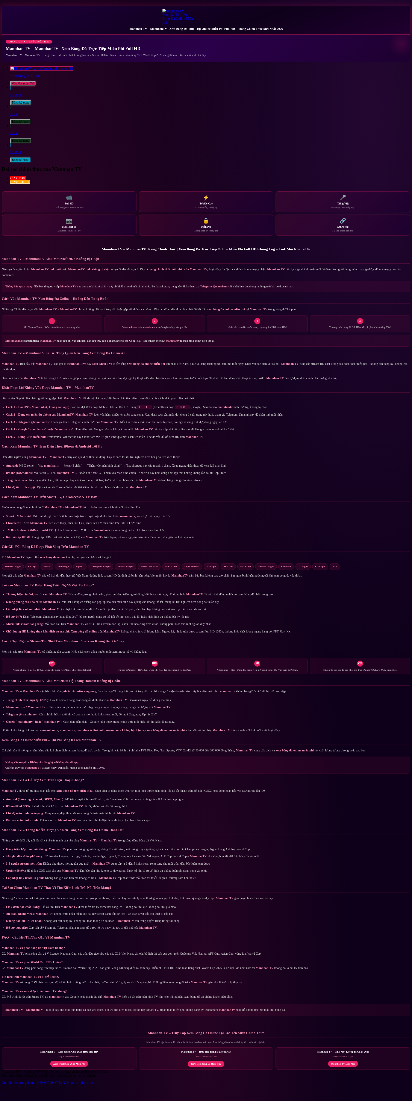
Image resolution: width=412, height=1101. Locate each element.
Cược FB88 (18, 178)
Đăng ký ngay (20, 102)
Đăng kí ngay (20, 121)
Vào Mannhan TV (23, 83)
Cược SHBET (20, 182)
